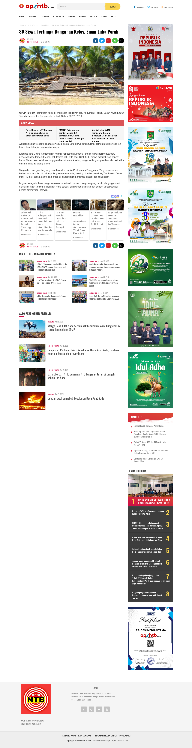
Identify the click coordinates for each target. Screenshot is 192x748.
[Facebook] (84, 709)
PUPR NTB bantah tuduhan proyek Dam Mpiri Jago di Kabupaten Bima (147, 538)
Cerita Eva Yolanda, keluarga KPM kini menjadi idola (148, 460)
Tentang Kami (68, 736)
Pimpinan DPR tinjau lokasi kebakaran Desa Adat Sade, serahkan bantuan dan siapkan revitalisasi (84, 351)
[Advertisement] (144, 702)
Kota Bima (103, 696)
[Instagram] (91, 709)
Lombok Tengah (32, 42)
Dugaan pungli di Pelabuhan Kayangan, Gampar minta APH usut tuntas (147, 595)
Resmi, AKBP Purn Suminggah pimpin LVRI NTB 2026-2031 (148, 512)
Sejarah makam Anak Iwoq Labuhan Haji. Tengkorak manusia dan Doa (147, 550)
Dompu (95, 696)
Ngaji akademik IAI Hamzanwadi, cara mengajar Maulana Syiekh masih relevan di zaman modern (104, 135)
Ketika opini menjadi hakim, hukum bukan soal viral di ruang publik (154, 501)
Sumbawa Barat (88, 699)
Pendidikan (58, 16)
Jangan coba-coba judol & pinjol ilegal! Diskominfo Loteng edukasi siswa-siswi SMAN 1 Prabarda (147, 564)
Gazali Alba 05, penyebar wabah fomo (149, 426)
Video (104, 16)
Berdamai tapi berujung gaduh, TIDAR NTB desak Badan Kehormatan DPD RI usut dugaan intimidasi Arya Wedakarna (151, 579)
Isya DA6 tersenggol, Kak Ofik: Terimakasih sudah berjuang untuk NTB (151, 451)
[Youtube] (107, 709)
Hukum (71, 16)
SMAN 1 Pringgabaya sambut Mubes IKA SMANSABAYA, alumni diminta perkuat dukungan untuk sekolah (71, 135)
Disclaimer (125, 736)
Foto (113, 16)
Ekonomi (44, 16)
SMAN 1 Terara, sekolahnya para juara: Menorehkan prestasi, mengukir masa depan (103, 283)
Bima (79, 699)
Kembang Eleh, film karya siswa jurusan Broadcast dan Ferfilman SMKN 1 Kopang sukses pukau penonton (150, 434)
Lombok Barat (77, 696)
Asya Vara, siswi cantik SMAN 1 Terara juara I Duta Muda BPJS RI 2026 (51, 281)
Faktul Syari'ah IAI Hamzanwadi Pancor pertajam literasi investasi (51, 297)
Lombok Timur (77, 693)
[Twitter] (99, 709)
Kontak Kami (84, 736)
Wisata (93, 16)
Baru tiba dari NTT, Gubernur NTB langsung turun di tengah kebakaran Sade (39, 133)
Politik (32, 16)
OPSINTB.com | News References (93, 740)
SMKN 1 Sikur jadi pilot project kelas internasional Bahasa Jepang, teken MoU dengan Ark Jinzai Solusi (147, 526)
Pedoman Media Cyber (105, 736)
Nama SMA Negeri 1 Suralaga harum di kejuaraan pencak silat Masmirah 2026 (104, 297)
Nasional (110, 693)
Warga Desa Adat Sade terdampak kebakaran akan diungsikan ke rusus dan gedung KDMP (84, 327)
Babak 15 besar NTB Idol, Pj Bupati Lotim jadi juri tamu (150, 443)
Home (21, 16)
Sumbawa (88, 696)
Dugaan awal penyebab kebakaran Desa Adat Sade (76, 398)
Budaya (82, 16)
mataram (102, 693)
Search (113, 6)
